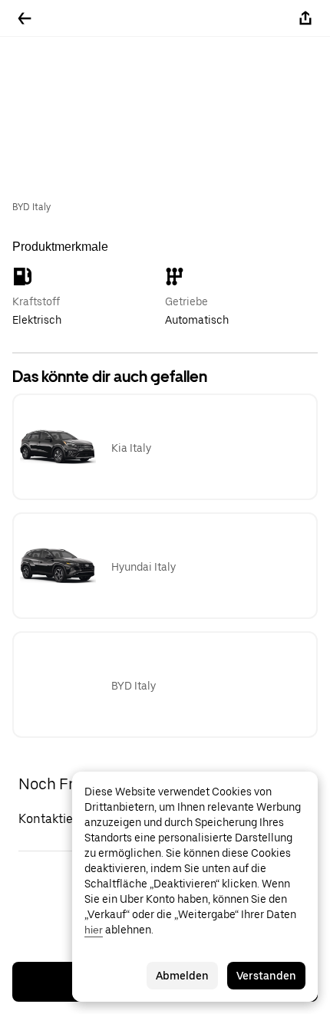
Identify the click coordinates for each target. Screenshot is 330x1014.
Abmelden (182, 976)
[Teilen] (305, 18)
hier (93, 929)
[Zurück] (24, 18)
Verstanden (266, 976)
